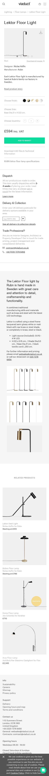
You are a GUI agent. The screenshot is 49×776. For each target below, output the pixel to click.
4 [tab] (28, 56)
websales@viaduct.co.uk (30, 354)
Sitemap (7, 690)
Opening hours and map (14, 707)
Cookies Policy (17, 773)
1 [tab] (17, 56)
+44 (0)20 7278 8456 (15, 252)
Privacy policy (9, 693)
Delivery (6, 704)
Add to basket (24, 140)
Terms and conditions (13, 710)
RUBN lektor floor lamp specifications (21, 161)
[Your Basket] (40, 4)
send (23, 219)
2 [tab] (21, 56)
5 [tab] (32, 56)
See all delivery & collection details (19, 224)
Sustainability (9, 684)
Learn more (8, 196)
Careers (6, 687)
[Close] (3, 757)
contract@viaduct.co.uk (17, 248)
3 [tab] (24, 56)
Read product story (13, 89)
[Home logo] (24, 3)
